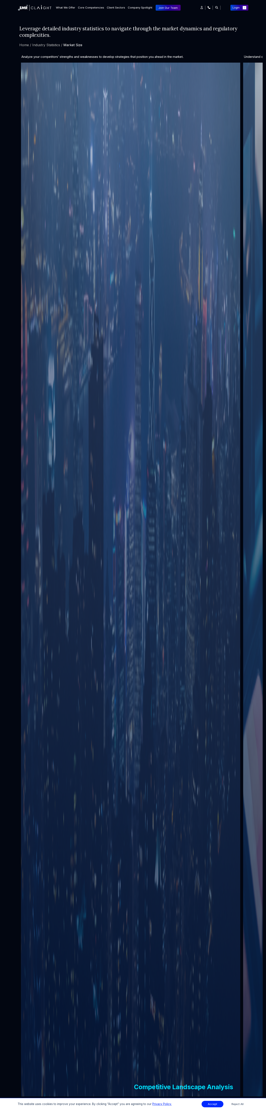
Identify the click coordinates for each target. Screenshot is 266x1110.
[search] (217, 7)
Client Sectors (116, 7)
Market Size (72, 45)
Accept (212, 1104)
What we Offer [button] (65, 7)
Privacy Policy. (162, 1104)
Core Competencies (91, 7)
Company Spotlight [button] (140, 7)
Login (236, 7)
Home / (25, 45)
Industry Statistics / (47, 45)
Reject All (238, 1104)
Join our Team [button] (168, 7)
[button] (201, 7)
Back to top (10, 1093)
